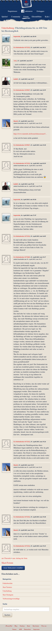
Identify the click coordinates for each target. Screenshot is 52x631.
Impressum (36, 629)
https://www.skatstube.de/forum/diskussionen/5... (30, 134)
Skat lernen (36, 626)
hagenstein (17, 36)
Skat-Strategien (8, 595)
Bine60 (16, 121)
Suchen (7, 615)
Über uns (43, 626)
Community (15, 16)
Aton (15, 61)
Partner (14, 629)
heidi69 (16, 79)
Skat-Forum (7, 562)
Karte (28, 626)
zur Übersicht (6, 558)
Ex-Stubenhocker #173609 (22, 257)
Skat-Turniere (7, 587)
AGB (20, 629)
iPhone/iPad (9, 626)
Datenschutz (27, 629)
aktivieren (29, 11)
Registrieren (12, 11)
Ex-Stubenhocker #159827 (22, 90)
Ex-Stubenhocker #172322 (22, 47)
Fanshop (22, 626)
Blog (16, 626)
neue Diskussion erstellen (13, 568)
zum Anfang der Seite (19, 558)
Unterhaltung (8, 27)
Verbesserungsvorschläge (11, 598)
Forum (26, 16)
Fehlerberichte (7, 583)
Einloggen (40, 11)
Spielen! (5, 16)
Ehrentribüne (37, 16)
